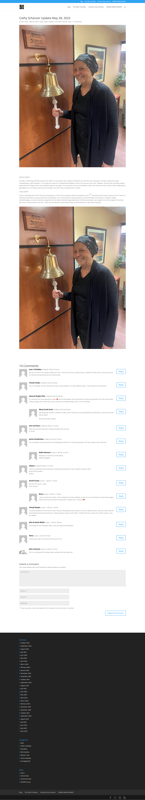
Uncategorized (25, 761)
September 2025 (26, 646)
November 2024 (26, 676)
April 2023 (24, 731)
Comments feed (26, 779)
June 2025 (24, 655)
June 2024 (24, 692)
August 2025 (25, 649)
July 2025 (24, 652)
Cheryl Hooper (34, 507)
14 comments (77, 22)
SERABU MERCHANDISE (119, 1)
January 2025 (25, 670)
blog (41, 22)
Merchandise (25, 752)
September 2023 (26, 716)
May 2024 (24, 695)
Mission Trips (66, 22)
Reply (121, 371)
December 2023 (26, 707)
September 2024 (26, 682)
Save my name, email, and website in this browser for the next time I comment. (48, 608)
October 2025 (25, 643)
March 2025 (24, 664)
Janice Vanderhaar (36, 439)
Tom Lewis (24, 22)
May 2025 (24, 658)
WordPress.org (25, 782)
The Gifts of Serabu (90, 1)
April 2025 (24, 661)
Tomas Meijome (26, 758)
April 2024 (24, 698)
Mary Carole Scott (46, 409)
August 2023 (25, 719)
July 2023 (24, 722)
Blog (82, 1)
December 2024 (26, 673)
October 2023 (25, 713)
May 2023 (24, 728)
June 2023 (24, 725)
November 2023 (26, 710)
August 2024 (25, 686)
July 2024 (24, 688)
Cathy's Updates (49, 22)
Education (58, 22)
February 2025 (25, 667)
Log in (23, 773)
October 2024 (25, 679)
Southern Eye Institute (103, 1)
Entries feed (25, 776)
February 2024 (25, 704)
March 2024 (24, 701)
